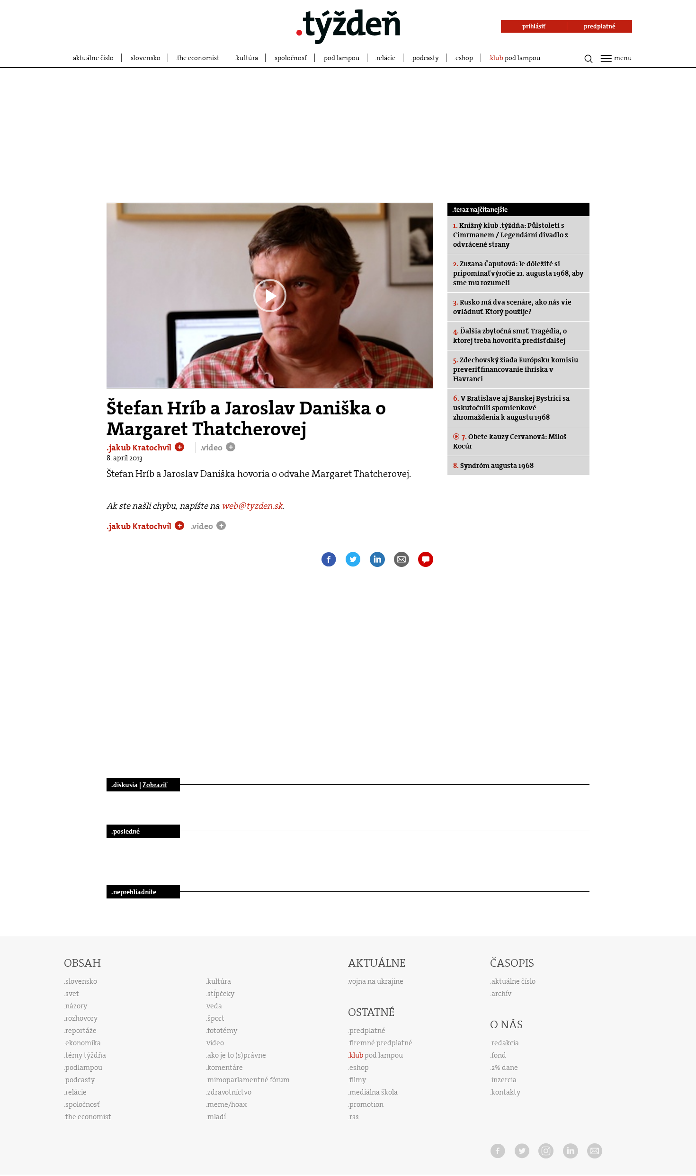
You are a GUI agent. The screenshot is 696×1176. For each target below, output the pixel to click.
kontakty (505, 1092)
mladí (216, 1117)
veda (214, 1006)
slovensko (146, 58)
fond (498, 1055)
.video (212, 447)
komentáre (225, 1067)
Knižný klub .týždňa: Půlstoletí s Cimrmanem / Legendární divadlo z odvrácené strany (510, 235)
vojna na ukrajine (376, 981)
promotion (366, 1104)
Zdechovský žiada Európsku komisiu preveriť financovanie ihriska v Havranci (515, 369)
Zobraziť (155, 785)
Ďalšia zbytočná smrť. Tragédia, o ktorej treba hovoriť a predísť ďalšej (510, 335)
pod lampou (342, 58)
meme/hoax (227, 1104)
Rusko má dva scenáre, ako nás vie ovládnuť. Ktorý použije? (512, 306)
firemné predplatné (380, 1043)
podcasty (425, 58)
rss (354, 1117)
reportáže (81, 1030)
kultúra (247, 58)
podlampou (83, 1067)
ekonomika (83, 1043)
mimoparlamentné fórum (248, 1080)
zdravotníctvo (229, 1092)
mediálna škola (373, 1092)
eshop (464, 58)
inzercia (504, 1080)
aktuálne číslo (93, 58)
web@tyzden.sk (252, 506)
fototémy (222, 1030)
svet (72, 993)
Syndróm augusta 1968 (493, 465)
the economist (198, 58)
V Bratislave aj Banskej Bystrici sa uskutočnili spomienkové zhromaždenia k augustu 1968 (511, 408)
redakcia (505, 1043)
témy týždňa (85, 1055)
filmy (357, 1080)
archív (501, 993)
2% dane (504, 1067)
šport (215, 1018)
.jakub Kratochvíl (140, 447)
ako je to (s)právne (236, 1055)
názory (76, 1006)
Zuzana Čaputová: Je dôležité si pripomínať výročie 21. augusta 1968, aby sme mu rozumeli (518, 273)
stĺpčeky (220, 993)
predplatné (367, 1030)
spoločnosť (291, 58)
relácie (385, 58)
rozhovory (81, 1018)
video (215, 1043)
